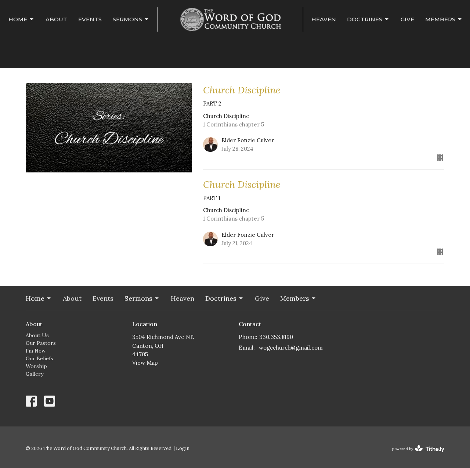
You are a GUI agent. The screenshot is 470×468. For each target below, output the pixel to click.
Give (407, 19)
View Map (145, 362)
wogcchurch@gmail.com (291, 347)
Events (90, 19)
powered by (414, 455)
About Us (37, 335)
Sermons (127, 19)
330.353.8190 (276, 336)
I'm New (36, 350)
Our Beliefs (39, 358)
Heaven (323, 19)
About (56, 19)
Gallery (34, 374)
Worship (36, 366)
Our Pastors (41, 343)
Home (17, 19)
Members (440, 19)
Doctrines (364, 19)
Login (182, 448)
